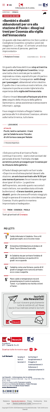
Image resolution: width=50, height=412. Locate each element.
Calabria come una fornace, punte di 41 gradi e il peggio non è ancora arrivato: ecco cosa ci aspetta (26, 269)
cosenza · (18, 210)
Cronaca (15, 12)
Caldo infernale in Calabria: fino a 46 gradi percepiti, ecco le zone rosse (25, 237)
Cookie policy (38, 401)
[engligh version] (8, 5)
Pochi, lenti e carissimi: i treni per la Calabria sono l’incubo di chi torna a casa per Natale (18, 134)
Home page (6, 12)
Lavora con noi (37, 403)
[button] (45, 13)
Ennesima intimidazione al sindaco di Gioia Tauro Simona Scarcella (26, 247)
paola (27, 210)
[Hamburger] (3, 5)
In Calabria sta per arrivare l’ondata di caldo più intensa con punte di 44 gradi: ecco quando (26, 258)
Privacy (29, 401)
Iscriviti (40, 313)
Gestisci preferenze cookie (22, 404)
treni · (10, 210)
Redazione (6, 401)
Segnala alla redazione (18, 401)
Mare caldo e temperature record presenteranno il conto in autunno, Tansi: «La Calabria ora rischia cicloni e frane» (26, 282)
